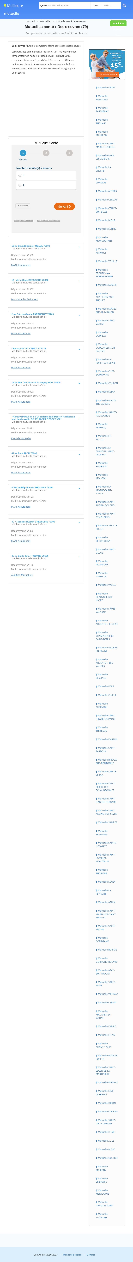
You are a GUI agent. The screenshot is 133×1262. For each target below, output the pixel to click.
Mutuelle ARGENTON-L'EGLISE (107, 622)
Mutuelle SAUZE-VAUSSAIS (106, 610)
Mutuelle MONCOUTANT (104, 239)
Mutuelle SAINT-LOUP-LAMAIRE (106, 1122)
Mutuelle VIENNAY (108, 993)
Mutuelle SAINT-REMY (106, 983)
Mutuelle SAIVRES (107, 822)
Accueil (31, 21)
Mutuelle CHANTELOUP (103, 1045)
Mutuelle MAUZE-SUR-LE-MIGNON (106, 310)
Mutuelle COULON (108, 383)
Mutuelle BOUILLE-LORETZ (107, 1057)
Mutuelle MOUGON (102, 476)
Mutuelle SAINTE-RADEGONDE (106, 414)
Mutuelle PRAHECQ (102, 426)
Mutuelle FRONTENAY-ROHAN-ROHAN (104, 273)
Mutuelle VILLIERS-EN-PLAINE (107, 649)
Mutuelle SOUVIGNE (102, 1215)
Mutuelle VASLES (107, 584)
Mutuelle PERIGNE (108, 1082)
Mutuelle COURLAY (102, 334)
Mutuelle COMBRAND (102, 939)
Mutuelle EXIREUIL (108, 739)
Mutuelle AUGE (106, 1140)
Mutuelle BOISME (107, 949)
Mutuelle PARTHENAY (102, 109)
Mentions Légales (72, 1254)
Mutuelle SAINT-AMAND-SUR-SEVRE (106, 812)
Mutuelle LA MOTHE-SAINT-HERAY (104, 490)
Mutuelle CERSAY (107, 1002)
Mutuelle (45, 21)
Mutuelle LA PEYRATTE (103, 892)
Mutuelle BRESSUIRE (102, 97)
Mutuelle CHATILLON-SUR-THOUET (105, 297)
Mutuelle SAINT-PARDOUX (106, 749)
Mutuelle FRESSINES (102, 832)
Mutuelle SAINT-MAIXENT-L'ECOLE (106, 145)
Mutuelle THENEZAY (102, 729)
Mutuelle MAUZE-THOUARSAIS (106, 402)
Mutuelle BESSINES (102, 676)
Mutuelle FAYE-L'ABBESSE (105, 1092)
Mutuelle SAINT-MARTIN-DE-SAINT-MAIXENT (106, 914)
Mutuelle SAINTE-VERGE (106, 773)
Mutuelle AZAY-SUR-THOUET (105, 972)
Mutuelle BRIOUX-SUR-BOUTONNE (106, 761)
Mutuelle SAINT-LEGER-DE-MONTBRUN (106, 858)
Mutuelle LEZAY (106, 391)
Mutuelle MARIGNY (102, 1168)
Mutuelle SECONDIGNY (103, 539)
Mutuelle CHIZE (106, 1131)
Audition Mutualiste (22, 574)
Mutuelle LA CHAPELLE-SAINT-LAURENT (105, 451)
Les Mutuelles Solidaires (24, 299)
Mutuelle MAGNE (107, 284)
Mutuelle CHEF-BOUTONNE (105, 373)
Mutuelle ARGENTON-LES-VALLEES (105, 663)
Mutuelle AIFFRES (107, 191)
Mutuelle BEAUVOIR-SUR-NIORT (104, 597)
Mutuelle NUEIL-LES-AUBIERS (106, 157)
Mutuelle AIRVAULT (102, 251)
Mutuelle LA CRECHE (103, 169)
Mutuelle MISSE (106, 1149)
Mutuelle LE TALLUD (103, 437)
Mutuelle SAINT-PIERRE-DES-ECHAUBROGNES (106, 787)
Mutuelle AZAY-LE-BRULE (107, 527)
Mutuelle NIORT (106, 87)
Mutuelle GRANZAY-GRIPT (104, 1204)
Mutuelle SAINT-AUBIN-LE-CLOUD (106, 503)
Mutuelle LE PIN (106, 1034)
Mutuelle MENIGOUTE (102, 1192)
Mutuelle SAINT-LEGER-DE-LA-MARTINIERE (106, 1070)
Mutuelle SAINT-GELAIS (106, 551)
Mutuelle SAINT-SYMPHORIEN (106, 515)
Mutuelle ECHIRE (107, 228)
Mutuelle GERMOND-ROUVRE (106, 960)
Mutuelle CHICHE (107, 695)
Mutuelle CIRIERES (108, 1111)
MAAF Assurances (20, 265)
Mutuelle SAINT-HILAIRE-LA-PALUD (106, 717)
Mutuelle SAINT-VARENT (106, 322)
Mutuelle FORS (106, 686)
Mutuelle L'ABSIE (107, 1026)
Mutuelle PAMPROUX (102, 563)
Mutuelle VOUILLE (107, 261)
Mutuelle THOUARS (102, 121)
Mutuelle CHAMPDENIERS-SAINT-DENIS (105, 635)
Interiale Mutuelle (21, 438)
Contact (91, 1254)
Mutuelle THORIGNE (102, 871)
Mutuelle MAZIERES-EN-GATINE (103, 1014)
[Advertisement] (46, 105)
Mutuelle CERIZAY (107, 199)
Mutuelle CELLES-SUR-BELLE (106, 210)
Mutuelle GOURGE (108, 1157)
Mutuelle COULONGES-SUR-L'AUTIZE (106, 347)
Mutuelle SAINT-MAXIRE (106, 927)
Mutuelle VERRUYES (102, 1180)
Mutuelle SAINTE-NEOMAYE (106, 844)
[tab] (46, 247)
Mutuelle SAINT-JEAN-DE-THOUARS (106, 800)
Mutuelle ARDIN (106, 902)
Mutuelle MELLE (106, 220)
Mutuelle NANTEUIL (102, 574)
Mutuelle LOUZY (106, 881)
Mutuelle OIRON (107, 1102)
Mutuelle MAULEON (102, 133)
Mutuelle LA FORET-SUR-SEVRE (105, 361)
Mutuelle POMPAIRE (102, 464)
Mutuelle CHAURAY (102, 181)
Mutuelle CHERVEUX (102, 705)
